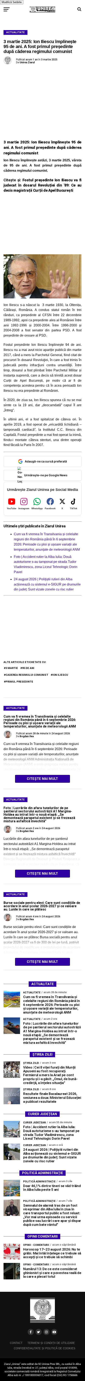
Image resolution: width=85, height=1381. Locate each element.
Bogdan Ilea (27, 736)
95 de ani (28, 668)
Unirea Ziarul (27, 62)
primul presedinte (19, 681)
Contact (16, 1343)
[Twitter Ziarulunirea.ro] (38, 1332)
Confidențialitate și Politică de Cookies (44, 1348)
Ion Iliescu (60, 674)
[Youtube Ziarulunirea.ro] (54, 1332)
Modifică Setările (12, 2)
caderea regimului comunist (27, 674)
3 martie (12, 668)
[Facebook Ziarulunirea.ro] (31, 1332)
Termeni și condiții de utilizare (51, 1343)
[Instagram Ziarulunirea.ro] (46, 1332)
